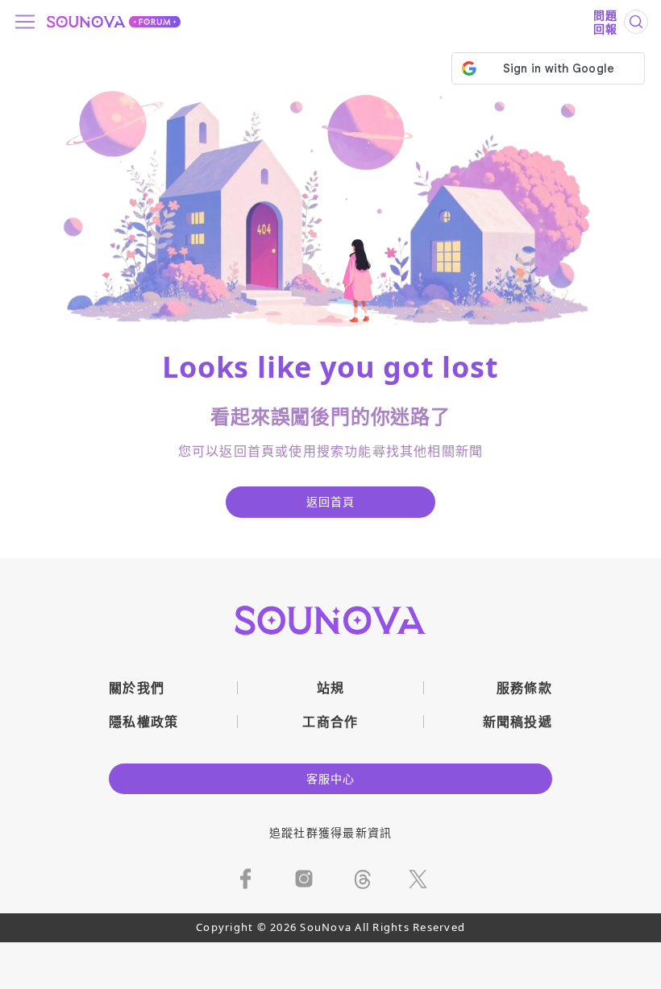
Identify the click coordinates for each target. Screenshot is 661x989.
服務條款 (524, 688)
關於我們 (136, 688)
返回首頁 (330, 501)
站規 (331, 688)
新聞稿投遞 (517, 721)
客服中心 (330, 778)
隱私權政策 (144, 721)
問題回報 (605, 22)
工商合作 (330, 721)
